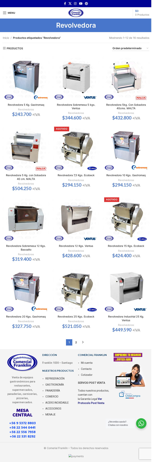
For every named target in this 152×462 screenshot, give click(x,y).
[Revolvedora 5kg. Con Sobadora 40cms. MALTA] (126, 78)
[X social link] (70, 3)
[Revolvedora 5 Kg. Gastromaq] (26, 78)
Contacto (86, 368)
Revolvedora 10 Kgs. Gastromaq (126, 175)
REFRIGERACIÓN (55, 378)
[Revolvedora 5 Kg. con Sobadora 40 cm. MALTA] (26, 148)
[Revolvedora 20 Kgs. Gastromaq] (26, 290)
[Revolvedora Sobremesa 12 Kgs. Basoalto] (26, 219)
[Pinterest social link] (86, 3)
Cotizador (86, 374)
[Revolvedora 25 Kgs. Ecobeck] (76, 290)
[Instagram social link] (75, 3)
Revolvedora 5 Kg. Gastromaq (26, 104)
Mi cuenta (86, 362)
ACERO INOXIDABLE (57, 402)
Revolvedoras (26, 109)
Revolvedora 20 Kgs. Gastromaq (26, 316)
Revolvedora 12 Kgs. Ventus (76, 245)
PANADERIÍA (52, 390)
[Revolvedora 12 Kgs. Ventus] (76, 219)
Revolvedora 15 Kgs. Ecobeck (126, 245)
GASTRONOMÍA (54, 384)
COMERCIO (51, 396)
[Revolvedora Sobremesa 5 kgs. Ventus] (76, 78)
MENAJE (50, 414)
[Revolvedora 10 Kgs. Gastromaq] (126, 148)
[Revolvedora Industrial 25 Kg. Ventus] (126, 290)
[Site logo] (76, 12)
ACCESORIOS (53, 408)
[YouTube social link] (81, 3)
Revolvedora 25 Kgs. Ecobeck (76, 316)
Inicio (6, 37)
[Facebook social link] (65, 3)
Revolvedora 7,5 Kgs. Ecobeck (76, 175)
